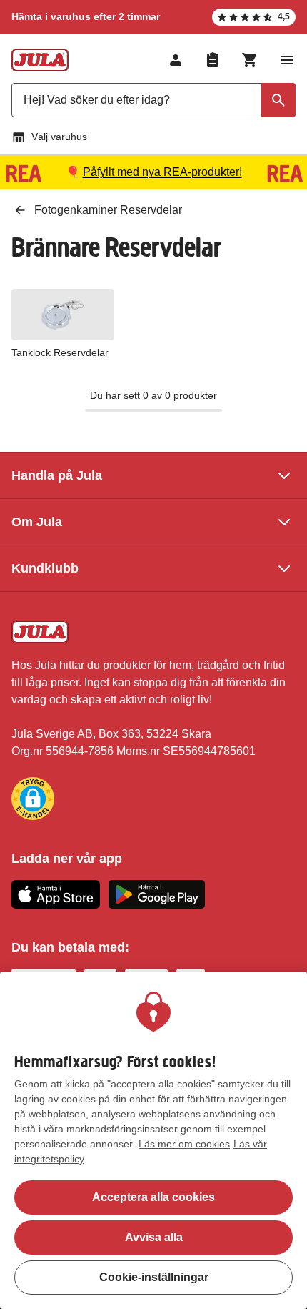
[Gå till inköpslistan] (213, 60)
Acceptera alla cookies (153, 1197)
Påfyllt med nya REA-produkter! (162, 172)
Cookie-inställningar (153, 1277)
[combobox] (153, 100)
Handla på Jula (56, 475)
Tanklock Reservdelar (60, 352)
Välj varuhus (59, 136)
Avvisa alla (154, 1237)
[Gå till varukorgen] (250, 60)
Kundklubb (45, 568)
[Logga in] (175, 60)
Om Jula (36, 522)
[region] (153, 1140)
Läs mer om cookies (184, 1144)
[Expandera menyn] (287, 60)
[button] (32, 798)
